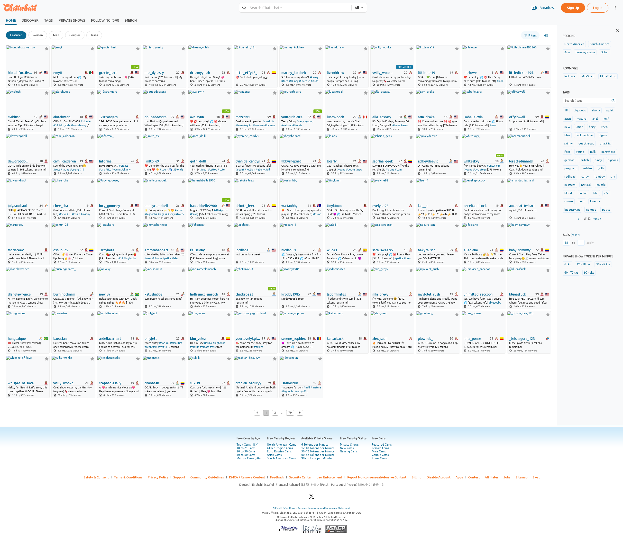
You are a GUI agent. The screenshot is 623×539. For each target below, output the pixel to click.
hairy (592, 127)
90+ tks (589, 272)
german (569, 160)
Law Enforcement (329, 477)
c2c (606, 193)
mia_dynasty (154, 73)
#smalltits (269, 121)
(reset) (575, 235)
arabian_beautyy (248, 383)
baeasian (60, 339)
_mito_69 (152, 161)
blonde (569, 193)
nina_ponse (472, 339)
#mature (316, 387)
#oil (267, 169)
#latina (65, 169)
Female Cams (380, 448)
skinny (568, 143)
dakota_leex (245, 206)
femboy (600, 176)
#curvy (298, 391)
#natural (286, 125)
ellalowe (470, 73)
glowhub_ (425, 339)
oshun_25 (60, 250)
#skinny (293, 81)
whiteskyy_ (472, 161)
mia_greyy (380, 294)
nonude (591, 209)
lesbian (587, 168)
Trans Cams (379, 458)
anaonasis (152, 383)
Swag (537, 477)
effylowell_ (518, 117)
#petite (350, 169)
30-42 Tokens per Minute (318, 451)
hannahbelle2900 (203, 206)
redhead (570, 176)
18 (566, 110)
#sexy (300, 121)
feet (567, 151)
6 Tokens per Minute (315, 444)
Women (38, 35)
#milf (307, 387)
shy (613, 176)
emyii (57, 73)
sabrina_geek (382, 161)
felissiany (197, 250)
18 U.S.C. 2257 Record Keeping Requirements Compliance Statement (311, 508)
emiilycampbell (156, 206)
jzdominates (336, 294)
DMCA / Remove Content (247, 477)
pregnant (570, 168)
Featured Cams (382, 444)
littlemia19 (426, 73)
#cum (398, 169)
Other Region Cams (280, 448)
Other (605, 52)
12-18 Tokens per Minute (318, 448)
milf (606, 118)
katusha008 (154, 294)
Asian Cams (274, 455)
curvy (585, 176)
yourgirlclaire (291, 117)
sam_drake (426, 117)
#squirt (247, 125)
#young (308, 121)
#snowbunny (78, 125)
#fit (305, 391)
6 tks (567, 264)
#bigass (123, 165)
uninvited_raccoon (478, 294)
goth (601, 168)
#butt (500, 81)
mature (581, 118)
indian (583, 193)
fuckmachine (584, 135)
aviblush (14, 117)
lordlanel (242, 250)
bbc (595, 193)
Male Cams (379, 451)
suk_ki (195, 383)
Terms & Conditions (128, 477)
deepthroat (586, 143)
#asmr (404, 125)
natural (586, 185)
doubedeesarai (156, 117)
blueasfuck (517, 294)
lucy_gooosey (109, 206)
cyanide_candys (248, 161)
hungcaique (17, 339)
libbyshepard (291, 161)
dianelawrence (19, 294)
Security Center (300, 477)
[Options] (546, 35)
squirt (610, 110)
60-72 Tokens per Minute (318, 455)
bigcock (613, 160)
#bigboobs (151, 214)
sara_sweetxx (382, 250)
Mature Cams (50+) (249, 458)
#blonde (86, 121)
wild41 (332, 250)
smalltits (605, 143)
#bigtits (194, 346)
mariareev (16, 250)
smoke (568, 201)
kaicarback (335, 339)
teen (604, 127)
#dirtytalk (64, 125)
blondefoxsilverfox (20, 73)
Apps (459, 477)
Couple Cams (380, 455)
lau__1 (423, 206)
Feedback (277, 477)
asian (567, 118)
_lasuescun (289, 383)
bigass (603, 135)
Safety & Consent (96, 477)
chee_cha (60, 206)
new (567, 127)
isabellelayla (473, 117)
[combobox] (295, 8)
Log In (597, 8)
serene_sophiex (293, 339)
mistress (569, 185)
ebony (596, 110)
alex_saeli (379, 339)
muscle (601, 185)
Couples (74, 35)
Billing (416, 477)
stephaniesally (110, 383)
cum (581, 201)
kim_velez (198, 339)
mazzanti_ (243, 117)
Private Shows (349, 444)
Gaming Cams (348, 451)
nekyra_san (426, 250)
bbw (567, 135)
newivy (104, 294)
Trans (94, 35)
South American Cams (281, 458)
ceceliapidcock (475, 206)
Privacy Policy (158, 477)
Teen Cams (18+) (247, 444)
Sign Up (573, 8)
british (584, 160)
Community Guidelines (207, 477)
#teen (284, 81)
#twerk (179, 214)
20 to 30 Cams (246, 451)
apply (590, 242)
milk (593, 151)
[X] (311, 497)
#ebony (260, 169)
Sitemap (522, 477)
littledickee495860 (523, 73)
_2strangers (108, 117)
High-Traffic (608, 76)
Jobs (507, 477)
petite (606, 209)
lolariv (332, 161)
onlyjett (151, 339)
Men (56, 35)
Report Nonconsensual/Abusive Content (376, 477)
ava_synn (197, 117)
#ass (213, 346)
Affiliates (491, 477)
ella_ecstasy (381, 117)
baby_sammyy (520, 250)
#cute (56, 169)
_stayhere (106, 250)
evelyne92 (380, 206)
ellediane (471, 250)
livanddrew (335, 73)
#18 (55, 125)
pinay (598, 160)
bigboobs (580, 110)
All (357, 8)
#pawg (194, 214)
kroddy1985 (290, 294)
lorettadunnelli (521, 161)
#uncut (491, 165)
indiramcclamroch (204, 294)
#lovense (304, 81)
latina (579, 127)
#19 (82, 169)
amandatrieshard (522, 206)
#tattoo (212, 169)
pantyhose (608, 151)
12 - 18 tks (583, 264)
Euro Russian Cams (279, 451)
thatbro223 (244, 294)
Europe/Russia (585, 52)
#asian (76, 214)
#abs (175, 258)
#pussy (314, 77)
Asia (567, 52)
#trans (396, 125)
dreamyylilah (200, 73)
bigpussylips (572, 209)
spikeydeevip (428, 161)
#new (493, 125)
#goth (203, 169)
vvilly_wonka (382, 73)
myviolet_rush (429, 294)
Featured (16, 35)
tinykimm (334, 206)
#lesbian (250, 169)
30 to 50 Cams (246, 455)
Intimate (570, 76)
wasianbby (289, 206)
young (580, 151)
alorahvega (61, 117)
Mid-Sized (587, 76)
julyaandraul (17, 206)
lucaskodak (335, 117)
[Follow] (46, 48)
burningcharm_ (65, 294)
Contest (474, 477)
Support (179, 477)
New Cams (347, 448)
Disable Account (438, 477)
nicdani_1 (288, 250)
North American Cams (281, 444)
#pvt (476, 169)
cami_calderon (64, 161)
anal (595, 118)
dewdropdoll (17, 161)
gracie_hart (108, 73)
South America (599, 44)
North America (574, 44)
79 (290, 412)
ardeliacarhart (110, 339)
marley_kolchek (293, 73)
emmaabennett (156, 250)
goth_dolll (198, 161)
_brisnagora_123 (522, 339)
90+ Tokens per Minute (316, 458)
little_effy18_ (246, 73)
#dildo (314, 81)
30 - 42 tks (603, 264)
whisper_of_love (21, 383)
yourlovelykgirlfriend (248, 339)
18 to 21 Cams (246, 448)
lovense (595, 201)
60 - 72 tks (571, 272)
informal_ (106, 161)
